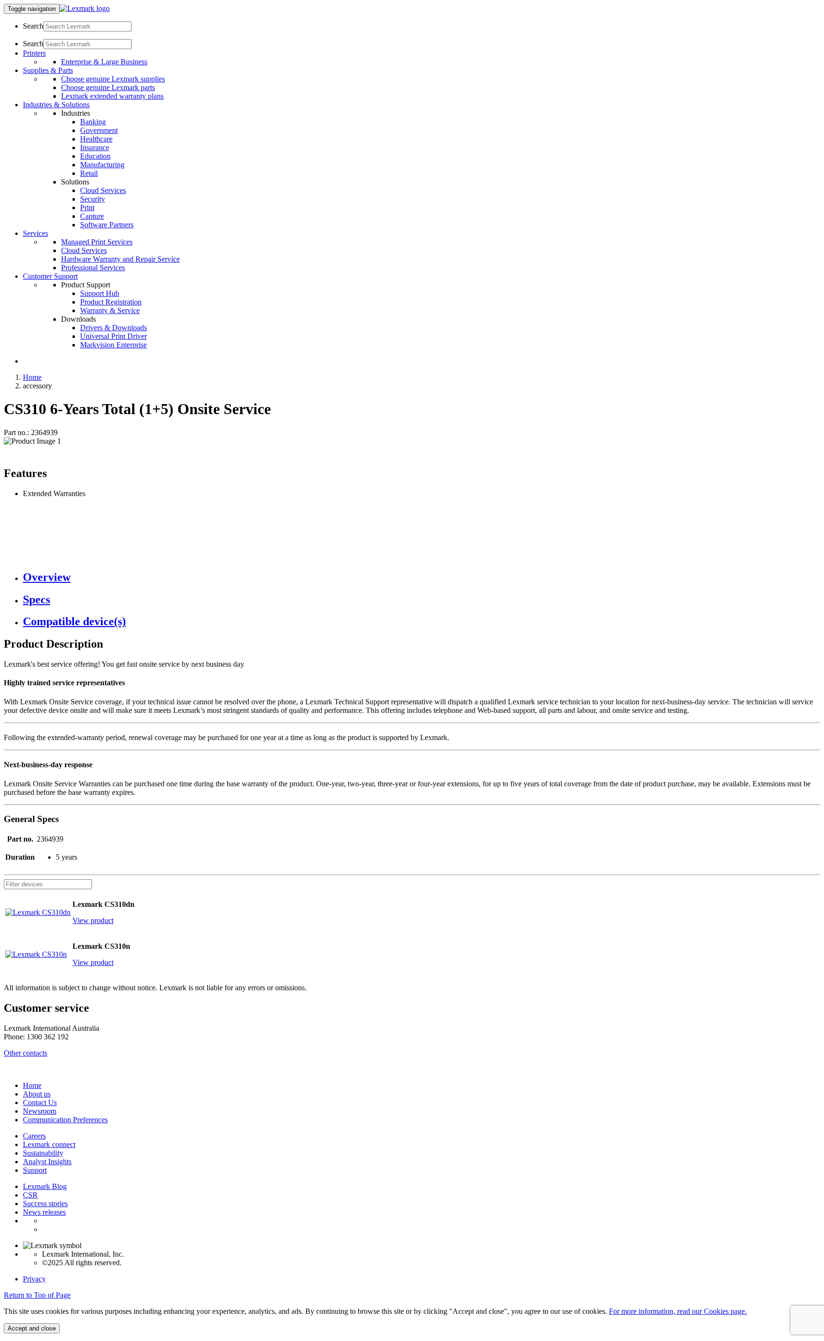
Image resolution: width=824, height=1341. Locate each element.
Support (35, 1170)
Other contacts (25, 1053)
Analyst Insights (47, 1162)
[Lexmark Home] (85, 8)
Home (32, 377)
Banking (93, 122)
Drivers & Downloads (113, 328)
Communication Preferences (65, 1120)
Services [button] (35, 233)
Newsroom (39, 1111)
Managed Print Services (97, 242)
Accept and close (32, 1328)
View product (92, 920)
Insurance (94, 147)
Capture (92, 216)
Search (33, 26)
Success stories (45, 1203)
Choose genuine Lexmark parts (108, 87)
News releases (44, 1212)
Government (99, 130)
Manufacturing (102, 165)
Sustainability (43, 1153)
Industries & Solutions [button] (56, 105)
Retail (89, 173)
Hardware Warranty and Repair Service (120, 259)
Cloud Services (103, 190)
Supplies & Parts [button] (48, 70)
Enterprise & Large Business (104, 62)
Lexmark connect (49, 1144)
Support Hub (99, 293)
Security (92, 199)
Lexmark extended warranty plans (112, 96)
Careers (34, 1136)
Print (87, 207)
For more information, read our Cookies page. (678, 1311)
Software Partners (107, 225)
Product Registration (111, 302)
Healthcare (96, 139)
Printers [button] (34, 53)
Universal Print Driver (113, 336)
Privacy (34, 1279)
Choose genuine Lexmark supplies (113, 79)
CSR (30, 1195)
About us (37, 1094)
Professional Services (93, 268)
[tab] (421, 577)
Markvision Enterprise (113, 345)
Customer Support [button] (50, 276)
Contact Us (40, 1102)
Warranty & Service (110, 310)
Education (95, 156)
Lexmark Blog (45, 1186)
